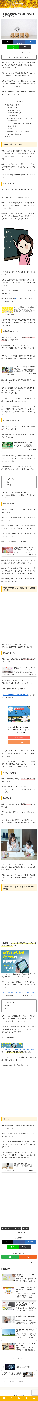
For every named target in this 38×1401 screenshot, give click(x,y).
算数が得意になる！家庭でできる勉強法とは (19, 118)
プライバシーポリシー (19, 1395)
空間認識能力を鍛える (14, 113)
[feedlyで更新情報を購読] (10, 1257)
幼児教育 (26, 1228)
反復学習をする (12, 107)
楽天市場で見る (19, 737)
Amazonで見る (19, 742)
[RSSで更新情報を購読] (28, 1257)
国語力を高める (12, 115)
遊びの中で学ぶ (12, 121)
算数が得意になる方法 (13, 105)
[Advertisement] (19, 618)
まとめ (9, 136)
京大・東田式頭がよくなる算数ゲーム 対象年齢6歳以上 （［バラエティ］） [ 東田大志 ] (18, 729)
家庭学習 (19, 1228)
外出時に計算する (13, 126)
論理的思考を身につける (15, 110)
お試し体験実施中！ (15, 134)
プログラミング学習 (8, 1228)
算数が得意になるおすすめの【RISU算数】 (19, 131)
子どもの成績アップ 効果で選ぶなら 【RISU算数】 (18, 992)
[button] (25, 47)
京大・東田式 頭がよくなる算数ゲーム (21, 123)
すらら (17, 298)
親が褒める (11, 129)
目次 (16, 101)
